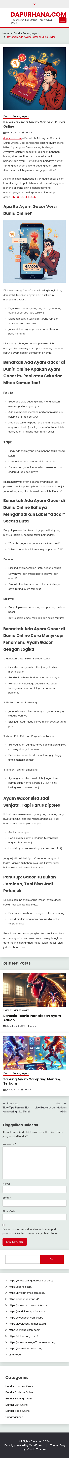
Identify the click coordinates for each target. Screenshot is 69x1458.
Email (7, 1197)
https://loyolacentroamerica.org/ (28, 1323)
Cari (52, 1259)
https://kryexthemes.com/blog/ (27, 1292)
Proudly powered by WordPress (23, 1445)
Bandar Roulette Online (19, 1392)
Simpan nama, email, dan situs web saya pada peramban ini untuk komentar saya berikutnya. (30, 1231)
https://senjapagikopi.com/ (24, 1329)
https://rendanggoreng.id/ (24, 1299)
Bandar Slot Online (16, 1404)
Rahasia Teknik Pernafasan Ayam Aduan (32, 1017)
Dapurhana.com (38, 14)
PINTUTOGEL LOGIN (23, 197)
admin (28, 132)
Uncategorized (14, 1417)
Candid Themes (36, 1449)
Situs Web (9, 1211)
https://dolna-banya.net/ (23, 1336)
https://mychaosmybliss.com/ (26, 1317)
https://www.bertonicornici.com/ (28, 1305)
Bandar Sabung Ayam (16, 116)
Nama (7, 1183)
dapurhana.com (12, 138)
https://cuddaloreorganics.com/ (27, 1311)
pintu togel (15, 1354)
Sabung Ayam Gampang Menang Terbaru (32, 1081)
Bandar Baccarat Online (19, 1386)
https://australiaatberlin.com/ (25, 1348)
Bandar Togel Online (17, 1410)
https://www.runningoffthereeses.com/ (32, 1342)
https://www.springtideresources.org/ (31, 1280)
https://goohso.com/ (20, 1286)
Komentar (9, 1144)
